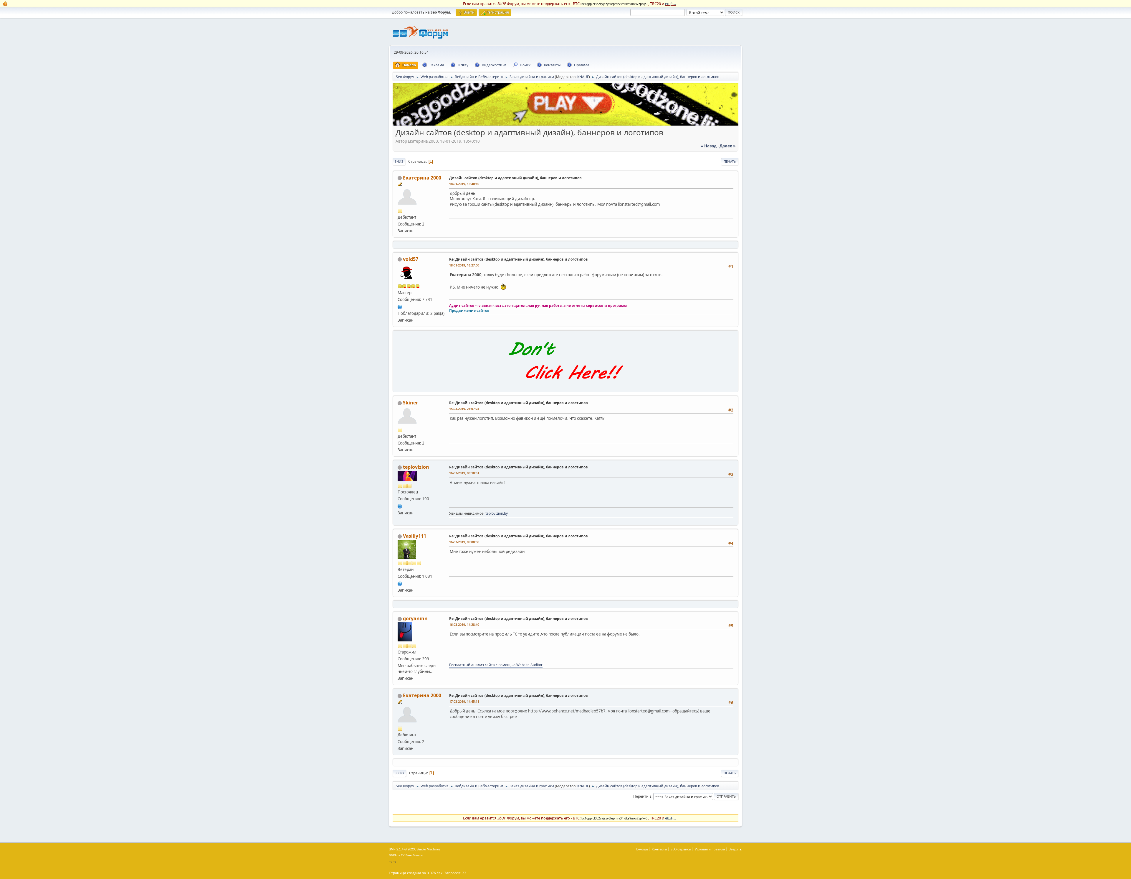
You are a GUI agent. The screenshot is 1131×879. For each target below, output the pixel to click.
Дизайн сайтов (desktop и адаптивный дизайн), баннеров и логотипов (515, 177)
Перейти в (642, 796)
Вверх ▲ (735, 849)
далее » (727, 146)
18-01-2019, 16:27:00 (464, 265)
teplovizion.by (496, 513)
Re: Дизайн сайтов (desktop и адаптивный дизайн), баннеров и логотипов (518, 259)
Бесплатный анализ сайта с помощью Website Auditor (496, 664)
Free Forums (414, 855)
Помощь (641, 849)
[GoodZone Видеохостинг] (565, 124)
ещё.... (670, 3)
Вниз (399, 161)
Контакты (659, 849)
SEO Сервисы (681, 849)
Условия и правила (710, 849)
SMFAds (394, 855)
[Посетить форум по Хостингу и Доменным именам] (565, 385)
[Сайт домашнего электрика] (400, 583)
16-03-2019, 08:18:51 (464, 473)
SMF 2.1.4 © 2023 (402, 849)
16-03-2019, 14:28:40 (464, 624)
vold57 (410, 259)
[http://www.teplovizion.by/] (400, 505)
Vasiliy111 (414, 536)
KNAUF (583, 76)
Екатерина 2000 (422, 178)
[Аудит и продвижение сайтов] (400, 306)
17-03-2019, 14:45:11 (464, 701)
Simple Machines (428, 849)
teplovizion (416, 467)
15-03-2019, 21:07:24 (464, 408)
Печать (730, 161)
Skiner (410, 402)
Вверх (399, 773)
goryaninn (415, 618)
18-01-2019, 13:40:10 (464, 184)
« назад (709, 146)
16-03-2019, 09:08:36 (464, 542)
